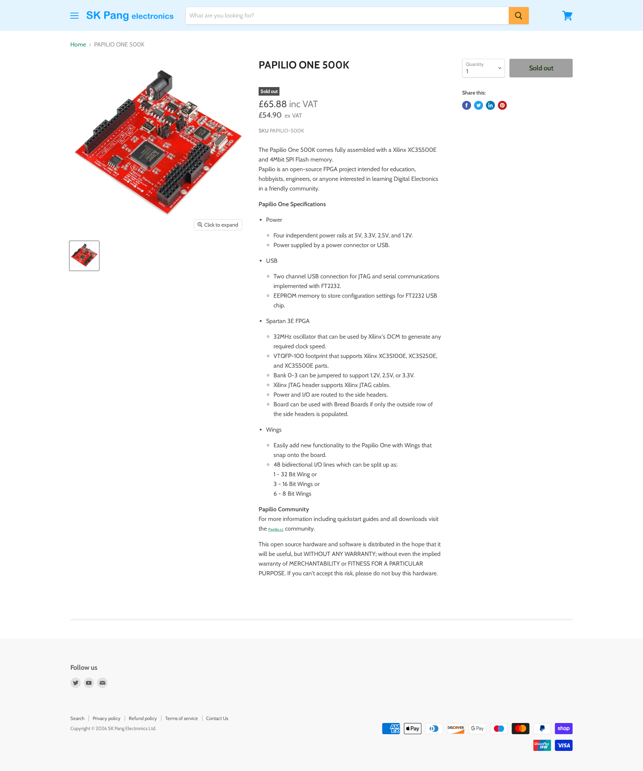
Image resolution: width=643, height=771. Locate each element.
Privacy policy (107, 718)
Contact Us (217, 718)
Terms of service (181, 718)
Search (77, 718)
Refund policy (143, 718)
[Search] (519, 15)
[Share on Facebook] (466, 105)
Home (78, 44)
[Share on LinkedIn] (490, 105)
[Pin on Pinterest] (502, 105)
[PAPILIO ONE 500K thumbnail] (84, 256)
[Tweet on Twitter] (478, 105)
